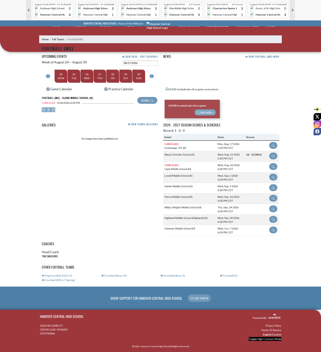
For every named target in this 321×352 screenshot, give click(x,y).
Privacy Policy (273, 325)
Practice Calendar (120, 89)
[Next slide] (292, 10)
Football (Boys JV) (115, 275)
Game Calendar (61, 89)
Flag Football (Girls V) (58, 275)
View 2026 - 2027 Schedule (141, 56)
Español (276, 334)
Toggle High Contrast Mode (265, 339)
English (267, 334)
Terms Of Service (271, 330)
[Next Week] (152, 76)
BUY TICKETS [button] (201, 298)
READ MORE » (207, 112)
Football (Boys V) (174, 275)
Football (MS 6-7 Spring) (59, 280)
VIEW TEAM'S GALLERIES (144, 124)
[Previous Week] (48, 76)
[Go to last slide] (28, 10)
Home (45, 39)
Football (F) (230, 275)
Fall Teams (58, 39)
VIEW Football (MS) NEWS (263, 56)
